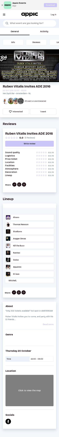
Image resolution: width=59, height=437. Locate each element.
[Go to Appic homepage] (29, 14)
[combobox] (29, 23)
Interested (17, 112)
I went (43, 112)
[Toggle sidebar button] (4, 14)
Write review (29, 144)
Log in (53, 14)
